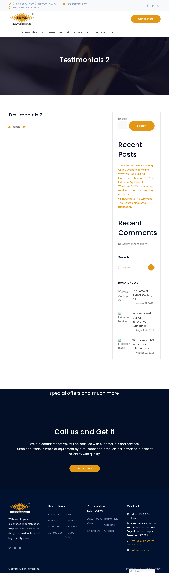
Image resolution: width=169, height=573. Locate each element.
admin (16, 126)
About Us (54, 514)
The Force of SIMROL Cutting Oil (142, 295)
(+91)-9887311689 (23, 3)
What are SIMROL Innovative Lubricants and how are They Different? (135, 190)
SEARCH (151, 267)
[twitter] (9, 548)
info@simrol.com (77, 3)
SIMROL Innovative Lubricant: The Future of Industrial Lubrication (135, 203)
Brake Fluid (111, 519)
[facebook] (15, 548)
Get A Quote (84, 468)
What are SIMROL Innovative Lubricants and (143, 344)
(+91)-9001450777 (46, 3)
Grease (109, 531)
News (68, 514)
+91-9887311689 (141, 540)
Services (53, 520)
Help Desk (71, 526)
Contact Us (145, 19)
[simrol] (21, 18)
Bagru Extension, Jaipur (27, 7)
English (138, 571)
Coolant (109, 525)
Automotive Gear (94, 521)
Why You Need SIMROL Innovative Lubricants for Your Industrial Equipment (136, 178)
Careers (70, 520)
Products (54, 526)
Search (122, 119)
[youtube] (20, 548)
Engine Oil (93, 531)
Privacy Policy (69, 535)
